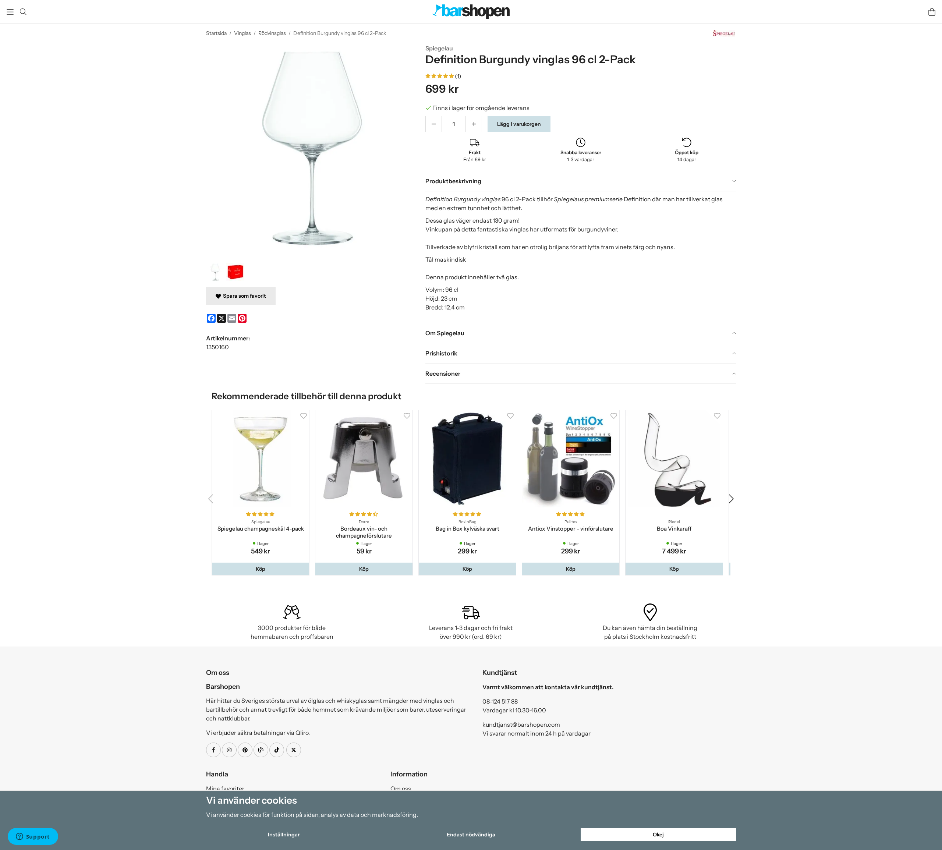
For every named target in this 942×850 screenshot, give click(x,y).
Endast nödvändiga (471, 834)
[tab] (580, 181)
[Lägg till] (473, 124)
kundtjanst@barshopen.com (521, 726)
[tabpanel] (580, 257)
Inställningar (284, 834)
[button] (261, 570)
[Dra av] (433, 124)
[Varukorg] (931, 12)
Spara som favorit (243, 296)
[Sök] (23, 11)
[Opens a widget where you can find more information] (32, 837)
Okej (658, 834)
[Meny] (10, 12)
